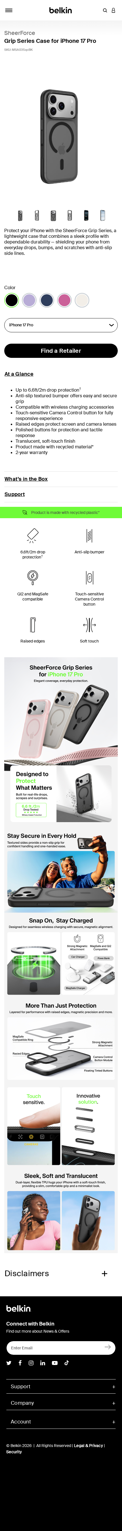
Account (21, 1421)
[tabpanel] (61, 133)
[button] (105, 10)
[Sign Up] (108, 1347)
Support (15, 494)
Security (14, 1451)
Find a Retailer (61, 350)
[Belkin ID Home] (61, 10)
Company (22, 1403)
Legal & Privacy (88, 1445)
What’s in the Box (26, 479)
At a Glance (19, 374)
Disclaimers (27, 1273)
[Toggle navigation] (8, 10)
